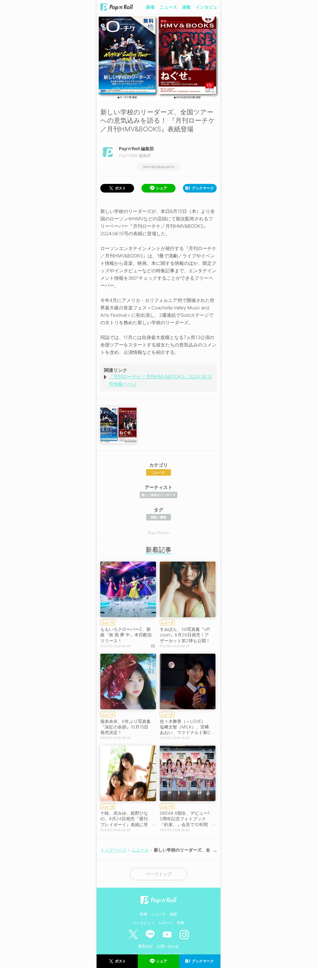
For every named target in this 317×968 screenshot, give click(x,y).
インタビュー (209, 7)
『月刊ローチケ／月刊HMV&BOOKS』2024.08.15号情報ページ (160, 380)
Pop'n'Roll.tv (158, 532)
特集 (181, 922)
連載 (186, 7)
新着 (150, 7)
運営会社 (145, 946)
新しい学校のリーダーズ (158, 495)
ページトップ (158, 874)
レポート (165, 922)
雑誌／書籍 (158, 517)
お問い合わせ (168, 946)
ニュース (168, 7)
